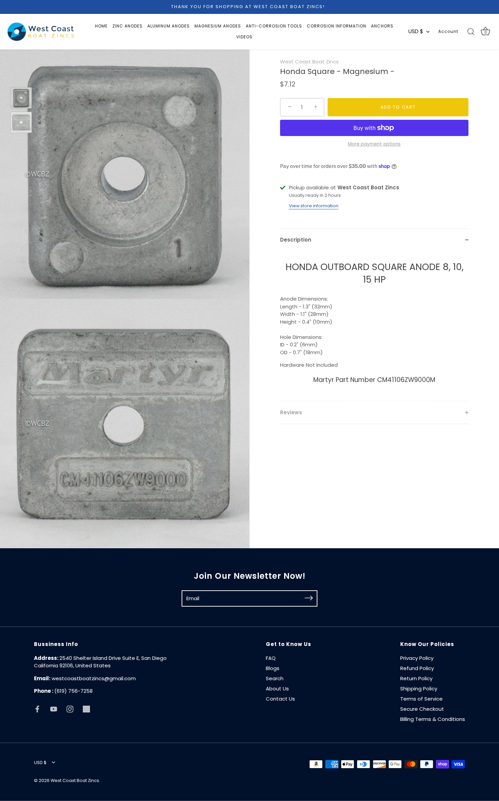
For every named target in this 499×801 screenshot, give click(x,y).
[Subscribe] (308, 598)
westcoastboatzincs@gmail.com (94, 678)
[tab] (374, 326)
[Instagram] (70, 708)
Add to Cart (398, 107)
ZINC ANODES (127, 26)
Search (274, 678)
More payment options (374, 144)
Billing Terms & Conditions (432, 719)
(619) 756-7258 (73, 690)
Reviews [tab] (291, 412)
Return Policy (416, 678)
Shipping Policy (418, 688)
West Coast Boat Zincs (309, 61)
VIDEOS (244, 37)
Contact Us (280, 698)
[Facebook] (37, 708)
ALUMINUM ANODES (168, 26)
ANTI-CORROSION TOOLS (274, 26)
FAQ (271, 658)
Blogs (272, 668)
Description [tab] (295, 239)
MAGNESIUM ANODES (218, 26)
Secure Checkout (422, 708)
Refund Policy (417, 668)
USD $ (415, 31)
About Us (277, 688)
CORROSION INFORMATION (336, 26)
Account (448, 31)
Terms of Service (421, 698)
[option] (21, 99)
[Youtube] (53, 708)
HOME (101, 26)
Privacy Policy (416, 658)
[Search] (471, 31)
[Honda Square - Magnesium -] (21, 98)
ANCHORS (382, 26)
